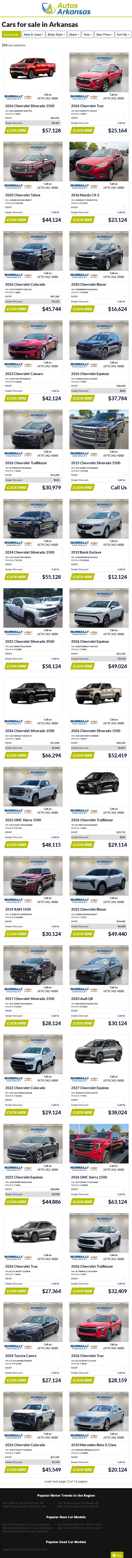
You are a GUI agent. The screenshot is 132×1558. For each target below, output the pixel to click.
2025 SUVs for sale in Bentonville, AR (78, 1506)
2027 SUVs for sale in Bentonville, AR (23, 1503)
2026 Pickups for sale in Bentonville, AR (24, 1506)
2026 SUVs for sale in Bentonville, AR (78, 1503)
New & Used (33, 34)
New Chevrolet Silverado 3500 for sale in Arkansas (80, 1528)
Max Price (103, 34)
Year (87, 34)
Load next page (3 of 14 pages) (66, 1481)
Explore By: (11, 34)
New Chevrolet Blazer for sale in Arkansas (25, 1531)
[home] (66, 8)
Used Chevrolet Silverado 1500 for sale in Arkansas (25, 1549)
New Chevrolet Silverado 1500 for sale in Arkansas (80, 1524)
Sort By (122, 34)
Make (73, 34)
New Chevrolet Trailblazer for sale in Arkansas (28, 1528)
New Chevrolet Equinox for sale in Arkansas (26, 1524)
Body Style (55, 34)
